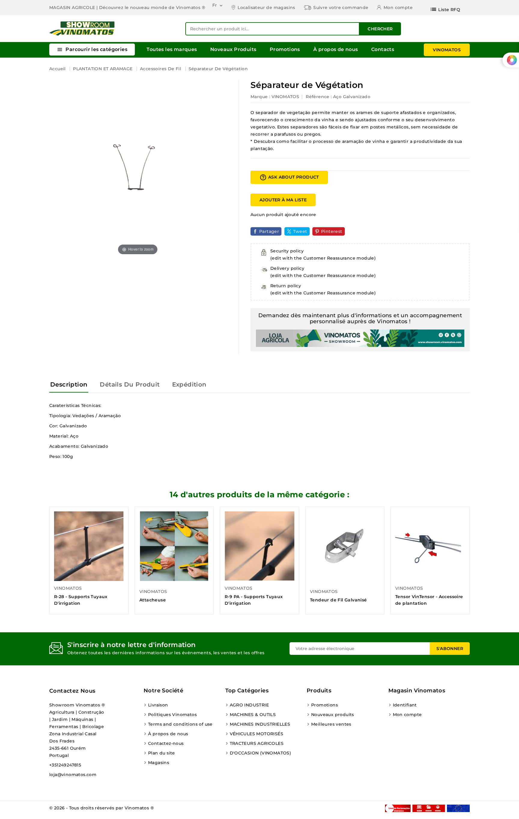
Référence (317, 96)
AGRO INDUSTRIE (249, 705)
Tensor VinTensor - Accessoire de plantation (429, 600)
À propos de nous (335, 49)
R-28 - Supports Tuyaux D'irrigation (81, 600)
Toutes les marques (172, 49)
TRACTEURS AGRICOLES (257, 743)
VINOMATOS (447, 50)
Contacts (382, 49)
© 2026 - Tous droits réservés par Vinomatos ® (101, 808)
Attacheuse (152, 600)
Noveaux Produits (233, 49)
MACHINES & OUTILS (253, 714)
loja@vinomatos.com (72, 774)
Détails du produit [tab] (129, 384)
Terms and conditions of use (180, 724)
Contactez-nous (166, 743)
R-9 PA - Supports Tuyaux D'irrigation (254, 600)
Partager (269, 231)
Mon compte (407, 714)
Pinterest (331, 231)
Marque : (260, 96)
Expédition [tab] (189, 384)
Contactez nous (72, 691)
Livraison (158, 705)
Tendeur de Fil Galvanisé (338, 600)
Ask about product (289, 177)
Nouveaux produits (332, 714)
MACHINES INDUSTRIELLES (260, 724)
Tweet (300, 231)
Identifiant (405, 705)
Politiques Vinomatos (172, 714)
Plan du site (161, 753)
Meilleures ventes (331, 724)
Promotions (285, 49)
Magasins (158, 762)
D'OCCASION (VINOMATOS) (260, 753)
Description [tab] (68, 384)
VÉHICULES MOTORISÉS (257, 733)
